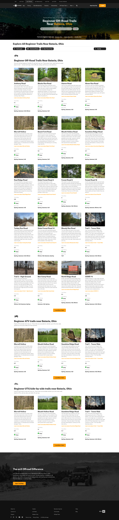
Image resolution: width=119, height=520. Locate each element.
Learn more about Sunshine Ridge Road (95, 138)
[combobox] (57, 28)
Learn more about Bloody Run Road (71, 234)
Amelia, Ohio (78, 37)
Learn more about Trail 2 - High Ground (24, 283)
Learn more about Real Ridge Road (24, 186)
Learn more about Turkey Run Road (24, 234)
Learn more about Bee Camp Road (48, 283)
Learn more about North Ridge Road (71, 283)
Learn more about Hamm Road (71, 90)
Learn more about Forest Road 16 (95, 186)
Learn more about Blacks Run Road (48, 90)
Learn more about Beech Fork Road (48, 138)
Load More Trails (59, 310)
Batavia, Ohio (58, 37)
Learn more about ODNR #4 (95, 283)
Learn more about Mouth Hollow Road (71, 138)
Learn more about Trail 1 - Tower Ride (95, 234)
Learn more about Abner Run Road (95, 90)
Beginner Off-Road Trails (49, 17)
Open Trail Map (19, 483)
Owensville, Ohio (68, 37)
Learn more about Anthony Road (24, 90)
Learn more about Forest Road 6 (71, 186)
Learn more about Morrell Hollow (24, 138)
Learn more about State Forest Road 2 (48, 186)
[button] (19, 49)
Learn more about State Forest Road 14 (48, 234)
